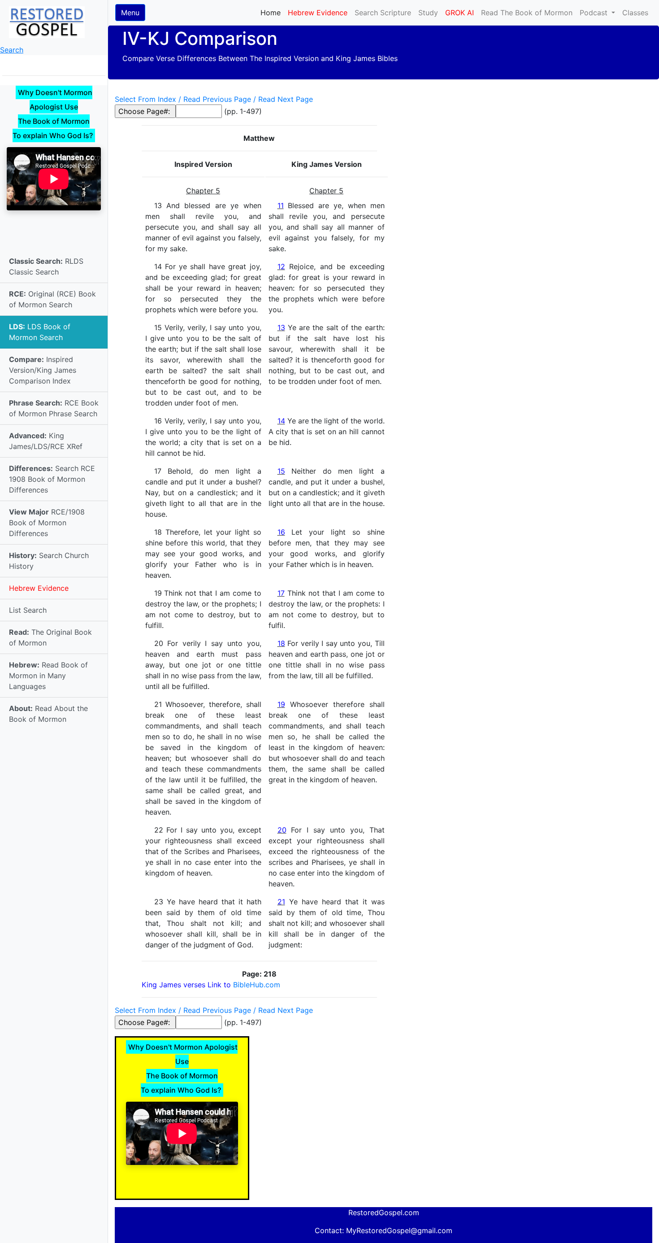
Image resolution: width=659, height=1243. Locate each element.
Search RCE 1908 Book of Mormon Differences (52, 479)
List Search (28, 610)
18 (281, 643)
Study (428, 12)
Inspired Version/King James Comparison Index (42, 370)
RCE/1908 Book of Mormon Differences (47, 522)
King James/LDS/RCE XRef (45, 441)
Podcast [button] (595, 12)
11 (280, 205)
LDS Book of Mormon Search (39, 332)
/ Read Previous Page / (217, 99)
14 (281, 420)
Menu (130, 12)
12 (281, 266)
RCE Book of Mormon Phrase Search (54, 408)
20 (281, 829)
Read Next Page (285, 99)
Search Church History (49, 561)
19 (281, 704)
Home (272, 12)
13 (281, 327)
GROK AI (459, 12)
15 (281, 471)
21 (281, 901)
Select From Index (145, 99)
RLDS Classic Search (46, 266)
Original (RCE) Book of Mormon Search (52, 299)
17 (281, 593)
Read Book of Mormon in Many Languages (48, 675)
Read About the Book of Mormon (48, 714)
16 (281, 532)
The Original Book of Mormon (50, 637)
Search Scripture (383, 12)
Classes (635, 12)
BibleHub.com (256, 984)
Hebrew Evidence (39, 588)
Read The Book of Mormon (526, 12)
